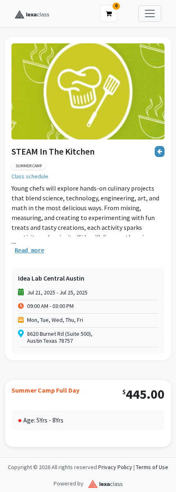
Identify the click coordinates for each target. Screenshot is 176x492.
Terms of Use (152, 467)
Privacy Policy (115, 467)
